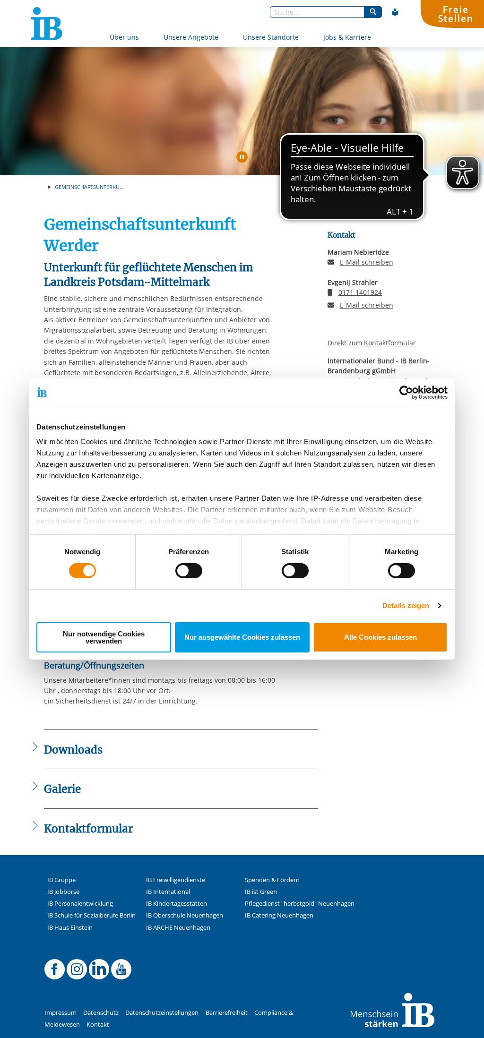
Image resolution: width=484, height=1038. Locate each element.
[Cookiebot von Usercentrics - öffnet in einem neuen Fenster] (406, 392)
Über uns (124, 37)
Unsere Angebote (191, 37)
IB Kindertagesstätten (176, 904)
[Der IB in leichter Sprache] (395, 12)
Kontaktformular (390, 342)
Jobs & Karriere (347, 37)
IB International (168, 892)
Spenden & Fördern (272, 880)
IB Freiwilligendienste (175, 880)
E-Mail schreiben (366, 262)
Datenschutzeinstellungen (162, 1013)
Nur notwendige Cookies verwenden (104, 637)
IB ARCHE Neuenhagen (178, 928)
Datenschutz (101, 1013)
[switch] (188, 570)
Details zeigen (405, 605)
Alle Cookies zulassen (380, 637)
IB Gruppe (61, 880)
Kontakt (97, 1025)
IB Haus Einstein (70, 928)
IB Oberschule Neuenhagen (184, 915)
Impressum (60, 1013)
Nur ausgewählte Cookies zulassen (242, 637)
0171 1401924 (360, 292)
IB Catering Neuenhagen (279, 915)
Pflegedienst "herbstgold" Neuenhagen (299, 904)
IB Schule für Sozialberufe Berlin (91, 915)
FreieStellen (455, 13)
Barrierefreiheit (227, 1013)
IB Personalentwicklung (80, 904)
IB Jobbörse (63, 892)
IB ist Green (261, 892)
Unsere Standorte (271, 37)
